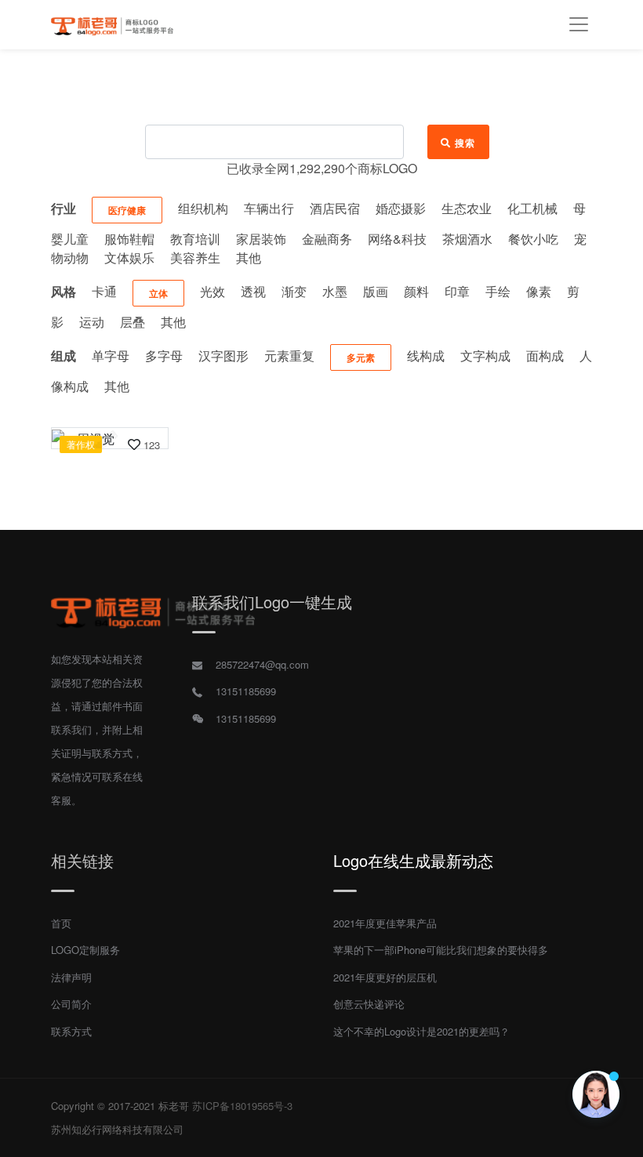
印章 (457, 291)
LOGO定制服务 (85, 949)
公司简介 (71, 1003)
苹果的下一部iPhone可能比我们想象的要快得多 (440, 949)
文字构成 (485, 355)
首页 (61, 923)
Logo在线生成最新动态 (413, 860)
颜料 (416, 291)
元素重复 (289, 355)
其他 (248, 257)
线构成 (426, 355)
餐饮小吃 (533, 239)
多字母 (164, 355)
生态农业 (466, 208)
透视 (253, 291)
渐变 (294, 291)
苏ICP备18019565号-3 (242, 1105)
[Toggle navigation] (578, 24)
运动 (91, 322)
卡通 (104, 291)
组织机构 (203, 208)
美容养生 (195, 257)
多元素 (361, 357)
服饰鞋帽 (129, 239)
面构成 (545, 355)
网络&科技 (397, 239)
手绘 (497, 291)
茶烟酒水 (467, 239)
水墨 (334, 291)
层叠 (132, 322)
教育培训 (195, 239)
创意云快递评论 (369, 1003)
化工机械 (532, 208)
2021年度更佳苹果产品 (385, 923)
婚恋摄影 (401, 208)
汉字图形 (223, 355)
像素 (538, 291)
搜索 (465, 143)
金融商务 (327, 239)
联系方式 (71, 1031)
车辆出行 (269, 208)
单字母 (110, 355)
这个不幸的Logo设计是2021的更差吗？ (421, 1031)
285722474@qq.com (262, 664)
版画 (375, 291)
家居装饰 (261, 239)
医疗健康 (127, 210)
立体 (158, 293)
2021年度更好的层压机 (385, 977)
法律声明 (71, 977)
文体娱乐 (129, 257)
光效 (212, 291)
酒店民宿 (335, 208)
